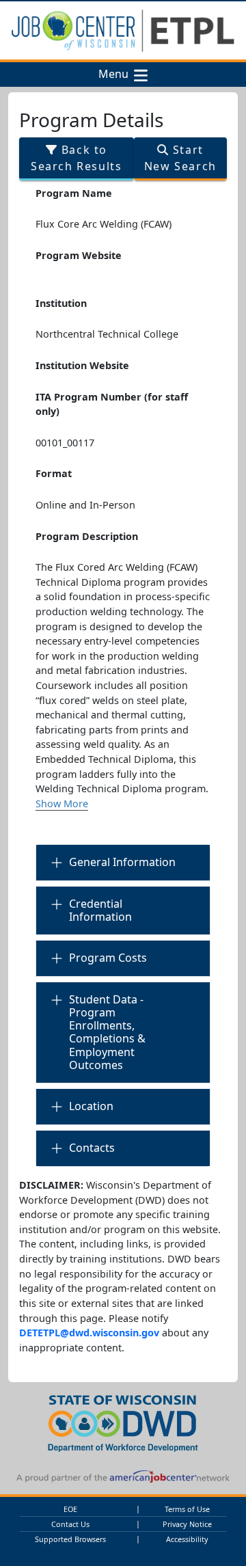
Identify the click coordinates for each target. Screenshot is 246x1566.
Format (54, 473)
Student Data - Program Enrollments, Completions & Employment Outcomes (107, 1032)
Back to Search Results (76, 158)
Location (91, 1105)
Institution (61, 303)
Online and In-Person (85, 504)
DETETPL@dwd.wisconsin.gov (89, 1332)
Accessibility (187, 1539)
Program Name (74, 193)
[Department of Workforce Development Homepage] (123, 1421)
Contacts (92, 1147)
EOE (70, 1509)
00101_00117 (65, 442)
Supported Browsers (70, 1539)
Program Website (79, 255)
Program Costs (108, 957)
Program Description (87, 536)
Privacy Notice (187, 1524)
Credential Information (100, 910)
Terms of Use (187, 1509)
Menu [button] (116, 74)
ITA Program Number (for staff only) (112, 404)
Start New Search (180, 158)
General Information (122, 861)
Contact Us (70, 1524)
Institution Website (82, 365)
